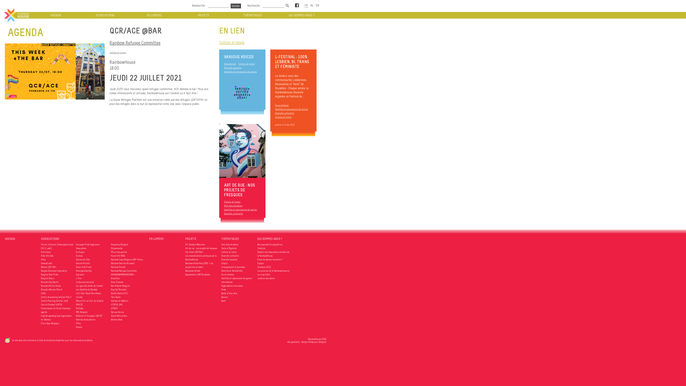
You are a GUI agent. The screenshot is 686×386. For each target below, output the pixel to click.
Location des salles (266, 278)
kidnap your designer (317, 342)
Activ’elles (46, 252)
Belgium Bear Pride (49, 274)
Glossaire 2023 (264, 267)
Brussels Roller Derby (51, 285)
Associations (105, 15)
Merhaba (79, 308)
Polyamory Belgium (119, 244)
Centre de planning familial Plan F (56, 297)
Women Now (116, 319)
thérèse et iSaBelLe (119, 301)
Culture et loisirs (118, 52)
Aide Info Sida (47, 255)
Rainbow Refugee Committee (135, 43)
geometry (295, 342)
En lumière (154, 15)
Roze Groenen (117, 282)
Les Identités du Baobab (86, 289)
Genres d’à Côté (83, 259)
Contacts (261, 248)
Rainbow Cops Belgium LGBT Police (127, 259)
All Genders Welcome (195, 244)
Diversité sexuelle (232, 67)
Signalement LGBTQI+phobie (197, 274)
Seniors (224, 297)
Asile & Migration (229, 248)
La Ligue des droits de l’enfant (89, 285)
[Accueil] (16, 15)
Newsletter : (199, 6)
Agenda (55, 15)
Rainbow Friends (118, 267)
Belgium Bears (47, 278)
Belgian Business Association (54, 270)
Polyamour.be (117, 248)
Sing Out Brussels (118, 289)
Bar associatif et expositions (269, 244)
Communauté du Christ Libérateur (56, 308)
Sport (223, 301)
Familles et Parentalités (231, 270)
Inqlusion (80, 274)
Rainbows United (192, 270)
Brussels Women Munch (51, 289)
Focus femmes (282, 105)
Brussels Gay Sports (49, 282)
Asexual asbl (46, 263)
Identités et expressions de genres (240, 71)
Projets (203, 15)
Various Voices (239, 56)
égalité (44, 312)
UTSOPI (114, 308)
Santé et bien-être (229, 293)
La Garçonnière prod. (85, 282)
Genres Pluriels (83, 263)
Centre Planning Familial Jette (54, 301)
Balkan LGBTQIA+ (48, 267)
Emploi (224, 263)
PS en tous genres (119, 252)
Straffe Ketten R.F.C (119, 293)
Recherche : (254, 6)
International (230, 64)
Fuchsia (79, 255)
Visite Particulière (119, 316)
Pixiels (79, 327)
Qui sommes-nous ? (302, 15)
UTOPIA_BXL (117, 304)
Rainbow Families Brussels (123, 263)
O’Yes (78, 323)
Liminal (79, 297)
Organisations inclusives (232, 285)
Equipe (260, 263)
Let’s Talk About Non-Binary (88, 293)
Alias (43, 259)
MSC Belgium (82, 312)
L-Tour (79, 278)
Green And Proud (83, 267)
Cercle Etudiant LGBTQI (51, 304)
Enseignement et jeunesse (233, 267)
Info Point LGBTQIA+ (194, 252)
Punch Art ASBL (118, 255)
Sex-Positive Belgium (120, 285)
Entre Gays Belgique (50, 323)
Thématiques (252, 15)
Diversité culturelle (284, 113)
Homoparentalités (84, 270)
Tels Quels (115, 297)
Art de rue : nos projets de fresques (201, 248)
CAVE (43, 293)
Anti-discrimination (233, 205)
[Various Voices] (242, 93)
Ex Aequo (80, 252)
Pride (223, 289)
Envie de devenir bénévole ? (270, 259)
